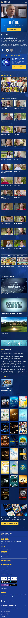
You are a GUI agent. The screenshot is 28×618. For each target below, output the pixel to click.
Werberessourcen (5, 556)
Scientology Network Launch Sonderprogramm (11, 541)
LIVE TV (3, 547)
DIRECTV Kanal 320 (5, 566)
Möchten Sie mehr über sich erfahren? (18, 59)
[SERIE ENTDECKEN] (5, 402)
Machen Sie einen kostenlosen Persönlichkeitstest (18, 67)
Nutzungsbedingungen (5, 611)
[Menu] (26, 2)
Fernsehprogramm (6, 549)
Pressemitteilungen (5, 554)
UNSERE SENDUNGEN (6, 561)
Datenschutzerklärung (5, 614)
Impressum (3, 616)
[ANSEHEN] (23, 415)
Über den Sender (5, 543)
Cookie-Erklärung (4, 613)
